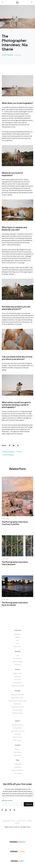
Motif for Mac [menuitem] (17, 704)
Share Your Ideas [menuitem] (17, 737)
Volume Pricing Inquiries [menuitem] (17, 686)
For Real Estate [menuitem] (17, 683)
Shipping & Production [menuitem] (18, 725)
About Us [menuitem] (17, 749)
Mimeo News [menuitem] (17, 755)
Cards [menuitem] (17, 640)
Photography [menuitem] (17, 764)
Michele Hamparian (7, 55)
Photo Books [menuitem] (17, 634)
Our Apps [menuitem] (17, 690)
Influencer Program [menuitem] (17, 661)
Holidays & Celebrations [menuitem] (17, 770)
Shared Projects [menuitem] (17, 658)
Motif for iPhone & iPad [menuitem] (17, 707)
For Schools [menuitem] (17, 679)
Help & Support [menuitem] (17, 740)
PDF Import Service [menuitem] (17, 713)
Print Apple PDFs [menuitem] (17, 728)
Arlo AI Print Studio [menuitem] (18, 710)
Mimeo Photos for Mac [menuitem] (17, 698)
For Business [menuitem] (17, 676)
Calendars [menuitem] (17, 637)
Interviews (19, 451)
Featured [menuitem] (17, 651)
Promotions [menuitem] (17, 664)
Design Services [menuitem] (17, 673)
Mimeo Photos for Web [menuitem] (17, 694)
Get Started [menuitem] (17, 734)
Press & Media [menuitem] (17, 752)
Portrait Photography (8, 455)
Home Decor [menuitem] (17, 646)
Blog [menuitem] (17, 760)
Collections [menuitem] (17, 630)
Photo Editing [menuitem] (17, 773)
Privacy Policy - (22, 821)
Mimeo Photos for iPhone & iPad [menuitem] (17, 701)
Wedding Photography (9, 451)
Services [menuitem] (17, 669)
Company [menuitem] (17, 745)
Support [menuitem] (17, 721)
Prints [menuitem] (17, 643)
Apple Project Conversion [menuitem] (17, 731)
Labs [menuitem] (17, 655)
